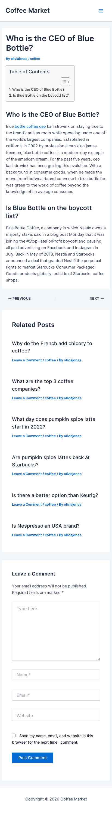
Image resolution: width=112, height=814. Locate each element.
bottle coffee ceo (30, 126)
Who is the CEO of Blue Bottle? (38, 89)
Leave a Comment (27, 360)
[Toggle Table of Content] (63, 81)
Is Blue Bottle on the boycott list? (41, 95)
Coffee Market (27, 10)
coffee (35, 59)
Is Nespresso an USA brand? (46, 526)
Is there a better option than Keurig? (55, 495)
